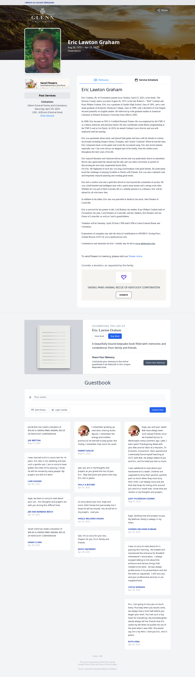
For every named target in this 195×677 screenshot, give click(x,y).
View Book (99, 336)
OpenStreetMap (100, 669)
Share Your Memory (155, 362)
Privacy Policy (89, 664)
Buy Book (115, 336)
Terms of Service (105, 664)
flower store (135, 256)
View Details (47, 115)
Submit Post (157, 409)
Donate (123, 294)
